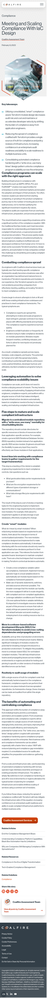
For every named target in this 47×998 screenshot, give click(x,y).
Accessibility (6, 946)
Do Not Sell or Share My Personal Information (18, 961)
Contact (5, 958)
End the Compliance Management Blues (18, 833)
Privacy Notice (7, 934)
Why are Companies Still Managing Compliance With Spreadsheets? (23, 847)
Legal (4, 950)
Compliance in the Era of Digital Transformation (21, 862)
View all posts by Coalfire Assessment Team (20, 910)
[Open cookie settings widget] (3, 994)
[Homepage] (12, 5)
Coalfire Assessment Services (17, 820)
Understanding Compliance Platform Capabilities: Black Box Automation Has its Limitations (22, 840)
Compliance (7, 879)
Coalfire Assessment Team (13, 39)
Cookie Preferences (9, 942)
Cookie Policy (7, 938)
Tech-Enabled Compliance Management (19, 867)
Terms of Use (7, 954)
